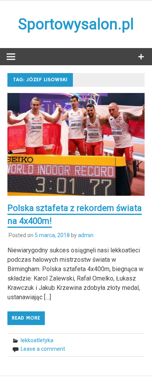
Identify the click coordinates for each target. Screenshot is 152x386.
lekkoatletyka (37, 340)
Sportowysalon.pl (76, 24)
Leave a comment (43, 349)
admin (86, 235)
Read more (26, 318)
